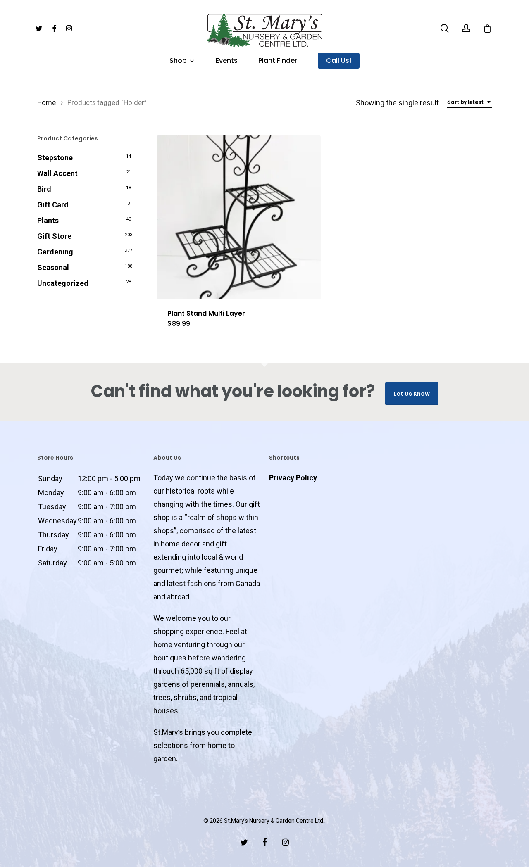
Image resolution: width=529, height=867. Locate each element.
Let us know (412, 394)
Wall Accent (57, 173)
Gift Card (53, 204)
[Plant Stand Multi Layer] (239, 217)
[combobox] (469, 102)
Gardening (55, 251)
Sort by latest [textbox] (465, 102)
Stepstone (55, 157)
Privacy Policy (293, 477)
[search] (445, 28)
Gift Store (54, 236)
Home (46, 103)
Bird (44, 189)
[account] (466, 28)
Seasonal (53, 267)
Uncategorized (62, 283)
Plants (48, 220)
